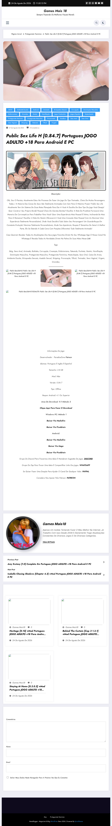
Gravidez (25, 114)
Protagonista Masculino (34, 118)
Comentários (10, 719)
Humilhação (46, 114)
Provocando (51, 118)
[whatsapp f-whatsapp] (93, 3)
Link (88, 238)
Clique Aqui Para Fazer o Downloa (55, 408)
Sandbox (63, 118)
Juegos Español (75, 114)
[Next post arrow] (103, 575)
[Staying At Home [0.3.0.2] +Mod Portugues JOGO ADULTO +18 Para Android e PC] (29, 667)
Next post (11, 570)
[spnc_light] (103, 23)
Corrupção (75, 110)
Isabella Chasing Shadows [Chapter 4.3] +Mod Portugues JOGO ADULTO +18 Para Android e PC (54, 575)
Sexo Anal (73, 118)
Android (35, 110)
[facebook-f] (86, 3)
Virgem (54, 123)
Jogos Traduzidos (60, 114)
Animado (46, 110)
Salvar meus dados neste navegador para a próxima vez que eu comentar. (39, 777)
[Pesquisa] (96, 23)
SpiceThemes (79, 821)
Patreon (69, 357)
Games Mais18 (54, 524)
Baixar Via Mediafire (56, 420)
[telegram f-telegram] (96, 3)
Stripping (24, 123)
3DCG (10, 110)
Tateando (35, 123)
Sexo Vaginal (12, 123)
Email (8, 762)
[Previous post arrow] (103, 562)
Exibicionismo (12, 114)
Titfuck (45, 123)
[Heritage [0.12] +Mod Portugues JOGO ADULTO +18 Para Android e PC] (29, 611)
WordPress (54, 821)
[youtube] (99, 3)
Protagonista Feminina (15, 118)
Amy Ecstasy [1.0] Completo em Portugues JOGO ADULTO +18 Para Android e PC (49, 564)
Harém (35, 114)
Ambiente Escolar (22, 110)
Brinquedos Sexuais (60, 110)
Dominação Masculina (90, 110)
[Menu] (7, 23)
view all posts (49, 542)
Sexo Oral (85, 118)
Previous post (13, 560)
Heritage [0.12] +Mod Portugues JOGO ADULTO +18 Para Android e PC (27, 632)
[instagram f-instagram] (90, 3)
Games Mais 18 (55, 10)
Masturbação (89, 114)
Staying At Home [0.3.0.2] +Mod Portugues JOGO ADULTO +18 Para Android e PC (27, 688)
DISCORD (88, 458)
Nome (8, 746)
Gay (45, 817)
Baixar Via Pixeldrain (56, 427)
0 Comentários (34, 128)
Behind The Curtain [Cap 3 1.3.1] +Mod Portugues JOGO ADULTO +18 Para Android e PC (80, 632)
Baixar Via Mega (55, 446)
